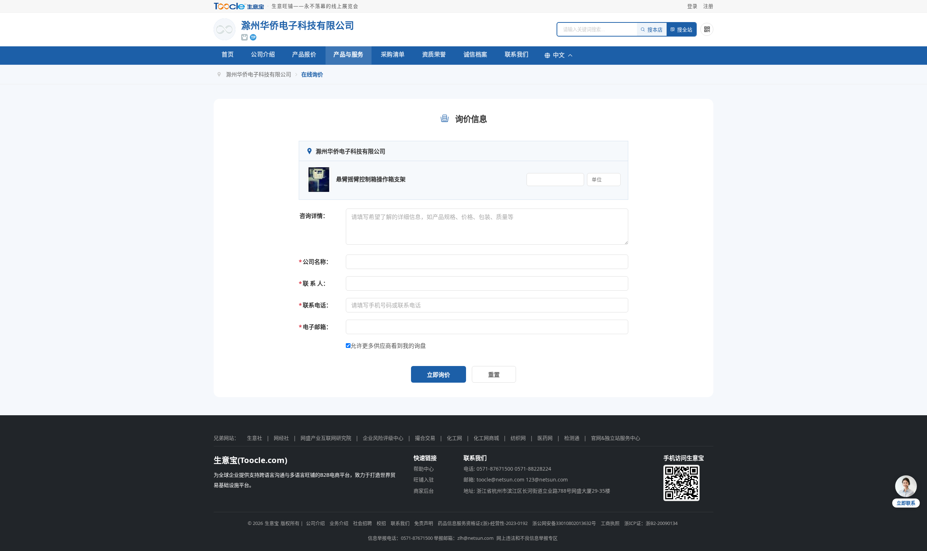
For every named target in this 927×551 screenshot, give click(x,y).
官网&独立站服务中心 (615, 437)
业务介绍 (339, 523)
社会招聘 (362, 523)
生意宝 (272, 523)
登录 (692, 6)
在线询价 (312, 74)
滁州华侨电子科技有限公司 (258, 74)
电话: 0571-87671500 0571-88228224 (507, 468)
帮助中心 (424, 468)
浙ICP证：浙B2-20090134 (651, 523)
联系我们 (517, 54)
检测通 (571, 437)
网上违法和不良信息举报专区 (527, 538)
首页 (228, 54)
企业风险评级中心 (383, 437)
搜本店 (655, 30)
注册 (708, 6)
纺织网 (518, 437)
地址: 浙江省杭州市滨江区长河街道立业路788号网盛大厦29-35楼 (537, 490)
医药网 (545, 437)
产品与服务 (349, 54)
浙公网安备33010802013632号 (564, 523)
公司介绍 (263, 54)
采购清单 (393, 54)
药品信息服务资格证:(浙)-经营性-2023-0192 (483, 523)
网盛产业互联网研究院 (326, 437)
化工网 (454, 437)
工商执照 (610, 523)
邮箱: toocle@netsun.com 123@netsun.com (516, 479)
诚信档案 (475, 54)
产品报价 (304, 54)
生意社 (254, 437)
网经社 (281, 437)
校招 (381, 523)
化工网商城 (486, 437)
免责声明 (423, 523)
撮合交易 (425, 437)
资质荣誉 (434, 54)
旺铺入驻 (424, 479)
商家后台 (424, 490)
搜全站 (684, 30)
